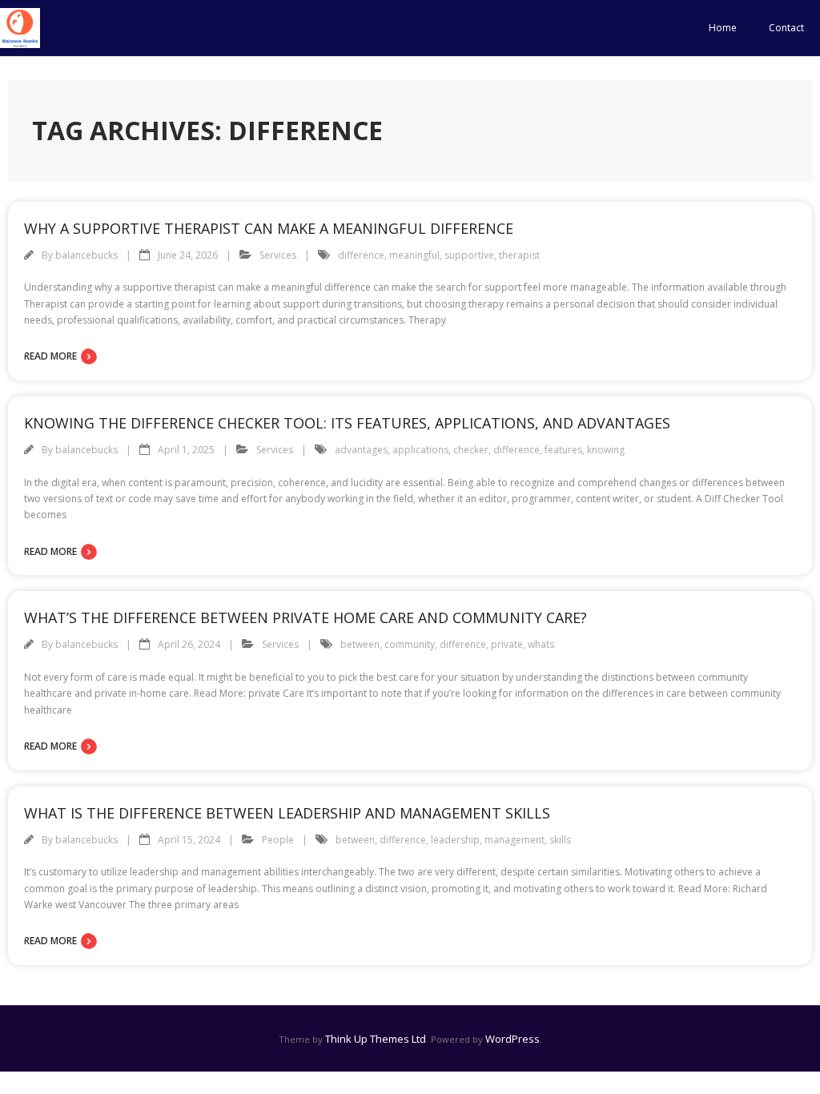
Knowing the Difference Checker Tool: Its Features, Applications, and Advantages (347, 422)
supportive (469, 255)
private (507, 644)
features (563, 450)
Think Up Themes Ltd (375, 1039)
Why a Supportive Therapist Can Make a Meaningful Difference (268, 228)
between (360, 644)
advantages (361, 450)
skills (560, 840)
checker (470, 450)
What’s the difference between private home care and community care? (305, 617)
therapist (519, 255)
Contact (786, 27)
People (278, 840)
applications (420, 450)
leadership (455, 840)
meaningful (414, 255)
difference (361, 255)
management (514, 840)
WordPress (512, 1039)
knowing (606, 450)
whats (541, 644)
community (409, 644)
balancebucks (86, 255)
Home (723, 27)
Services (277, 255)
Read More (50, 356)
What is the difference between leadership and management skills (287, 813)
